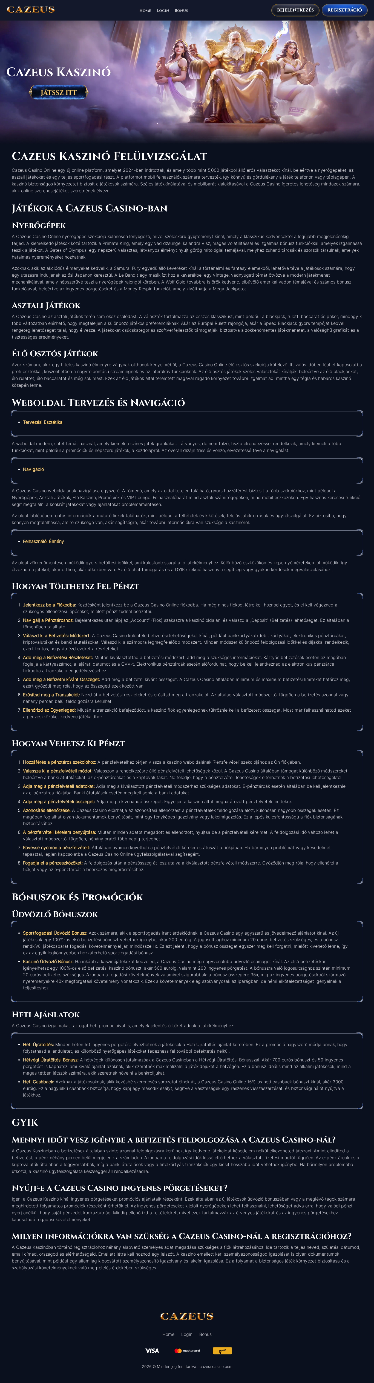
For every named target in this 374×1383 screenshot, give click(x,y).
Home (145, 10)
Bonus (181, 10)
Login (163, 10)
